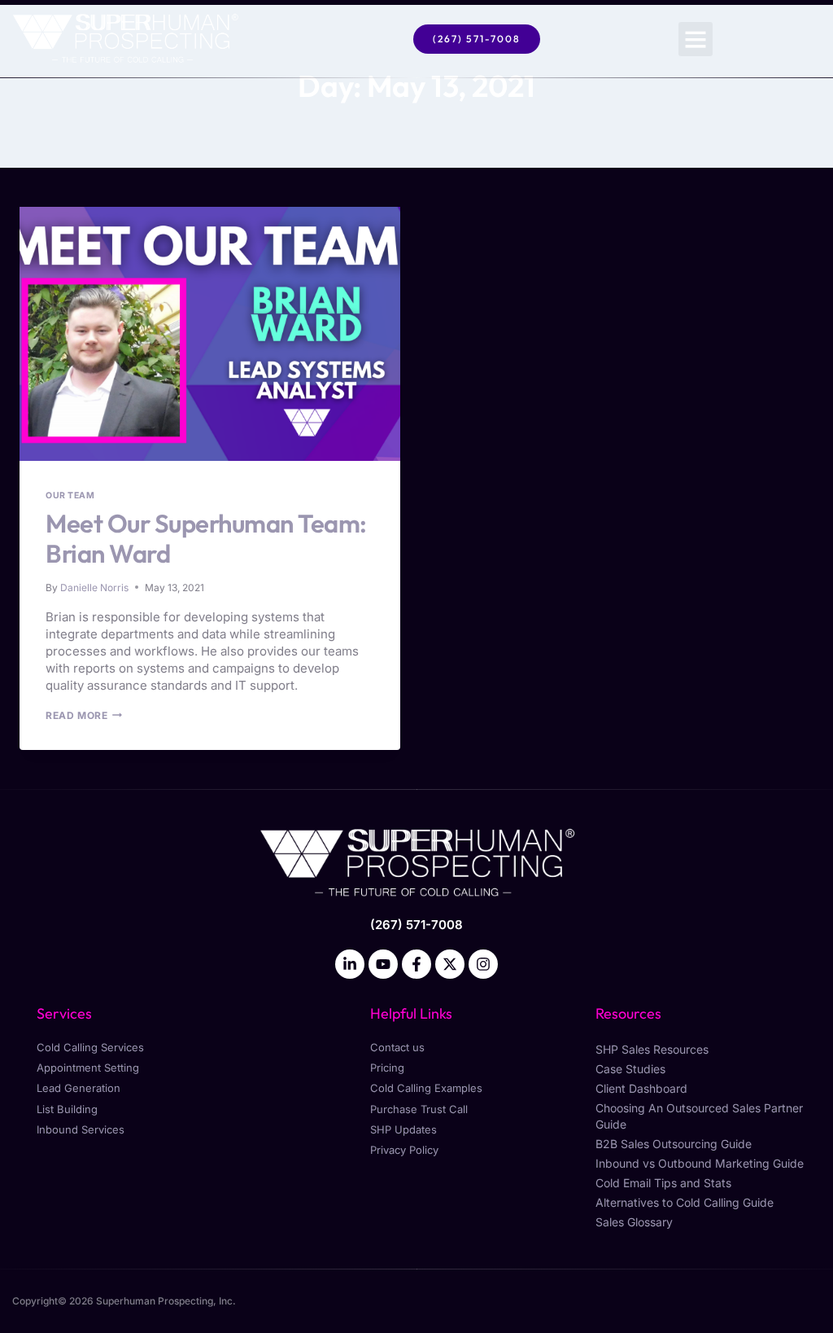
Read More (84, 715)
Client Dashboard (641, 1088)
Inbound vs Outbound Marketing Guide (699, 1163)
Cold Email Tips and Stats (663, 1183)
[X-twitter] (449, 964)
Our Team (70, 495)
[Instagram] (483, 964)
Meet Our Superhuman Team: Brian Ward (206, 538)
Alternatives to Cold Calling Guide (684, 1202)
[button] (695, 39)
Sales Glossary (634, 1222)
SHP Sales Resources (652, 1049)
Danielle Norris (94, 587)
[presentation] (210, 334)
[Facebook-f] (416, 964)
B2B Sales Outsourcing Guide (673, 1144)
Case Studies (630, 1069)
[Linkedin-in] (349, 964)
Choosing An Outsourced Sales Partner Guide (699, 1116)
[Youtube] (383, 964)
